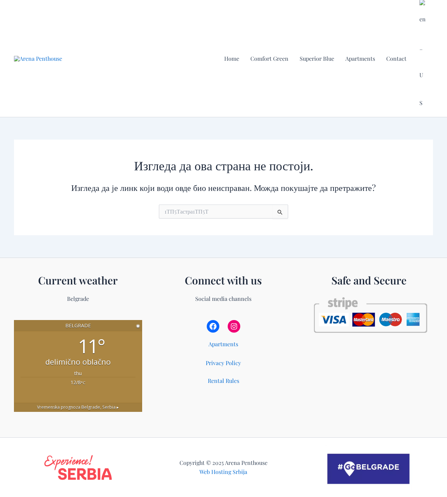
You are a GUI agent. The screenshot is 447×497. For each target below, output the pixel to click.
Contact (396, 58)
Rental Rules (223, 380)
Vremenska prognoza (78, 407)
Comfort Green (269, 58)
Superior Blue (317, 58)
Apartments (360, 58)
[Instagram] (234, 326)
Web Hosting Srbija (223, 471)
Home (231, 58)
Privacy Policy (223, 362)
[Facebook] (213, 326)
